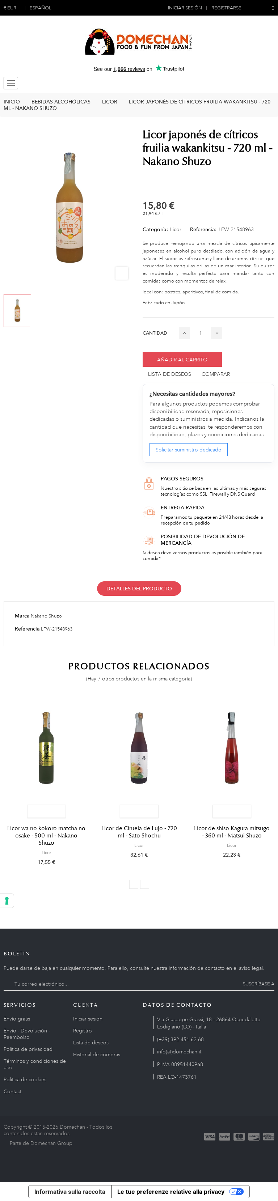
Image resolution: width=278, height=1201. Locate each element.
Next (144, 884)
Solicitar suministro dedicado (189, 449)
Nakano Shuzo (46, 616)
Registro (82, 1030)
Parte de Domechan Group (41, 1143)
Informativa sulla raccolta (69, 1191)
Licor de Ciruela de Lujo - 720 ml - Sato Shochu (139, 832)
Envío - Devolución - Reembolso (27, 1033)
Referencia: (203, 229)
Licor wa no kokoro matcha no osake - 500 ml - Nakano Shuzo (46, 835)
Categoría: (155, 229)
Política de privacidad (28, 1049)
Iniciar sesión (87, 1018)
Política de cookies (25, 1079)
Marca (22, 615)
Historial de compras (96, 1054)
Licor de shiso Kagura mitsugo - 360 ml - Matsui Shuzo (232, 832)
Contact (12, 1091)
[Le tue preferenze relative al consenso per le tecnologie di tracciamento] (7, 901)
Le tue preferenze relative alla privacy (170, 1191)
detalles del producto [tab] (139, 588)
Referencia (27, 628)
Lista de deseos (91, 1042)
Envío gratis (17, 1018)
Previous (133, 884)
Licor (175, 229)
